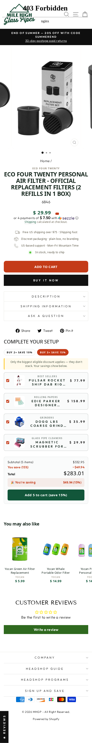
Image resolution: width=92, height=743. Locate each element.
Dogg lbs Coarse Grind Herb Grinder (47, 424)
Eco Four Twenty (46, 168)
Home (45, 161)
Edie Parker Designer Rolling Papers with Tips (46, 403)
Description (46, 296)
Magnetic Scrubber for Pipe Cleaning (47, 444)
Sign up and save (45, 691)
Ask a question (46, 316)
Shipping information (46, 306)
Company (45, 657)
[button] (46, 218)
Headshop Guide (45, 668)
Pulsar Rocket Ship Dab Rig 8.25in (47, 382)
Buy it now (46, 280)
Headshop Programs (45, 679)
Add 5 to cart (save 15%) (46, 495)
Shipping (30, 222)
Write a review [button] (46, 629)
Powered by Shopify (46, 719)
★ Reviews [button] (4, 727)
